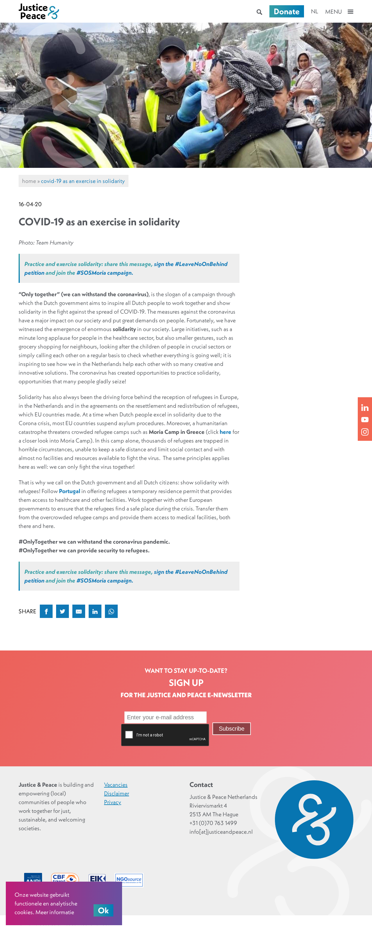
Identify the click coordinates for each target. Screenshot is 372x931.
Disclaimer (116, 793)
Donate (287, 11)
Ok (103, 910)
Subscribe (231, 728)
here (225, 432)
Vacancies (116, 784)
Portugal (69, 491)
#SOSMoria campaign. (104, 272)
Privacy (112, 802)
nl (314, 11)
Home (29, 181)
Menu (333, 11)
